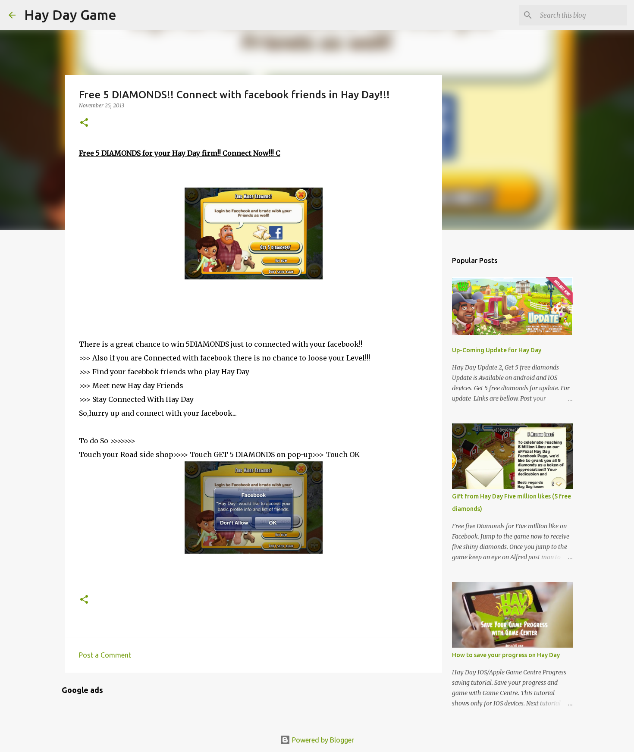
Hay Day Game (70, 14)
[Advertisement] (148, 308)
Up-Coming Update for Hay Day (496, 350)
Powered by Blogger (322, 740)
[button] (84, 123)
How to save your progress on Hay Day (506, 655)
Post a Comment (105, 655)
